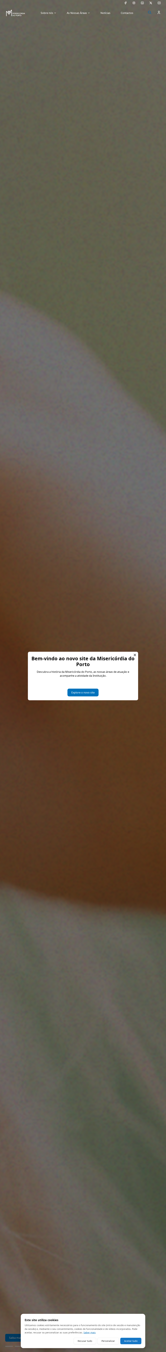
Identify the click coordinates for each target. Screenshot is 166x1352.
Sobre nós (47, 13)
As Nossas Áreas (77, 13)
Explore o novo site (83, 692)
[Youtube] (159, 3)
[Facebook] (125, 3)
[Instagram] (134, 3)
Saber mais (89, 1332)
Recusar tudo (85, 1340)
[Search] (150, 12)
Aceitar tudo (130, 1340)
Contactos (127, 13)
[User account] (159, 12)
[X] (150, 3)
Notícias (105, 13)
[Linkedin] (142, 3)
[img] (15, 12)
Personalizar (108, 1340)
